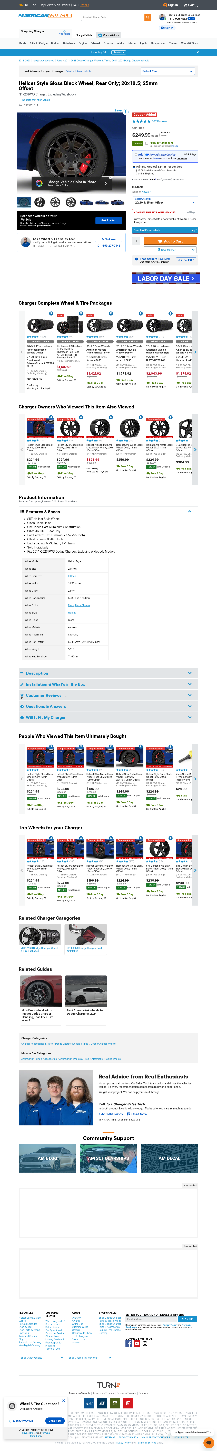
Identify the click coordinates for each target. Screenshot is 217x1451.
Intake (120, 43)
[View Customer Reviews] (141, 121)
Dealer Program (80, 1336)
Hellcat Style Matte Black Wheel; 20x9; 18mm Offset (159, 449)
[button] (167, 28)
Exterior (108, 43)
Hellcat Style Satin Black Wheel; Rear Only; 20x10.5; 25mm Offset (129, 780)
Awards (76, 1320)
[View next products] (195, 352)
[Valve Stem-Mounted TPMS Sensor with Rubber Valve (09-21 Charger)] (189, 757)
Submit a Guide (80, 1327)
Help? (194, 230)
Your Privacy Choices (156, 1437)
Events (22, 1320)
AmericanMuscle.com (45, 16)
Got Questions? (53, 1330)
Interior (132, 43)
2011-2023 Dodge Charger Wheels (130, 60)
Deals (22, 43)
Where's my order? (55, 1321)
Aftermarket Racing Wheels (106, 1059)
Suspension (158, 43)
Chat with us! (52, 1336)
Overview (76, 1317)
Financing (24, 1333)
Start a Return (52, 1324)
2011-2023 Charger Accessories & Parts (40, 60)
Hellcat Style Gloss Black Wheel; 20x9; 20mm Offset (40, 780)
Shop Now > (118, 52)
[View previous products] (22, 352)
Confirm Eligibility (145, 173)
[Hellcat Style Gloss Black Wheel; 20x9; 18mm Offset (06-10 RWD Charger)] (70, 428)
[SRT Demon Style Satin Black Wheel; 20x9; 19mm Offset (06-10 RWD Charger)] (159, 849)
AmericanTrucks (103, 1393)
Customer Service (54, 1333)
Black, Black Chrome (79, 605)
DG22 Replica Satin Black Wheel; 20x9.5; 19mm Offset (189, 451)
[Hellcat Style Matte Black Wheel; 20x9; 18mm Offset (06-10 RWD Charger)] (159, 428)
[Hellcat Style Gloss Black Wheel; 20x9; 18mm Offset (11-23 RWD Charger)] (40, 428)
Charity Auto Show (82, 1333)
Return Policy (52, 1327)
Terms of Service (146, 1442)
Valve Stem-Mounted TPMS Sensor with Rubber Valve (187, 778)
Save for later (168, 250)
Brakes (55, 43)
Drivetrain (69, 43)
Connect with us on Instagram (145, 1343)
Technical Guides (28, 1336)
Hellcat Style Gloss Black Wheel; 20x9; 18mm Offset (40, 449)
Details (84, 5)
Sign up (187, 1319)
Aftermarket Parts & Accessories (39, 1059)
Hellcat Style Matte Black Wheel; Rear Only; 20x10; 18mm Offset (99, 778)
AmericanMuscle (79, 1393)
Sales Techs (78, 1339)
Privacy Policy (29, 1433)
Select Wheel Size (143, 199)
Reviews (76, 1342)
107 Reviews (159, 121)
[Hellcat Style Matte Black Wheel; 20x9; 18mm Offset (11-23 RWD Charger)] (40, 849)
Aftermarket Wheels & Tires (74, 1059)
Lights (143, 43)
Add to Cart (173, 241)
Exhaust (95, 43)
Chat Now (55, 1420)
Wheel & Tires (189, 43)
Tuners (173, 43)
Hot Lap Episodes (28, 1324)
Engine (82, 43)
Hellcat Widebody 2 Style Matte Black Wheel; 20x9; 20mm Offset (99, 449)
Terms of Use (52, 1348)
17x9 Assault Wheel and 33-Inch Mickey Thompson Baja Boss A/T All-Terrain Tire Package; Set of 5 (69, 353)
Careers (76, 1330)
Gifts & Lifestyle (39, 43)
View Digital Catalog (29, 1345)
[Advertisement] (108, 1213)
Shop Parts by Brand (29, 1330)
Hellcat (72, 612)
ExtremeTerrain (126, 1393)
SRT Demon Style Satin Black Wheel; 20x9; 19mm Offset (159, 870)
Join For (186, 260)
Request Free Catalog (30, 1342)
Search (147, 17)
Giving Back (78, 1324)
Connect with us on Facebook (128, 1343)
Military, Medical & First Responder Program (54, 1342)
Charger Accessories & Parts (37, 1043)
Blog (21, 1339)
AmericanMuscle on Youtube (137, 1343)
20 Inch (72, 576)
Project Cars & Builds (30, 1317)
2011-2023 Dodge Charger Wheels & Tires (87, 60)
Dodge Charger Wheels (103, 1043)
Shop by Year (25, 1327)
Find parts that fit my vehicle (35, 100)
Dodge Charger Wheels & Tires (71, 1043)
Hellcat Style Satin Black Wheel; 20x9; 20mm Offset (159, 780)
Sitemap (110, 1437)
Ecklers (143, 1393)
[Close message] (198, 52)
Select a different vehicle (147, 230)
